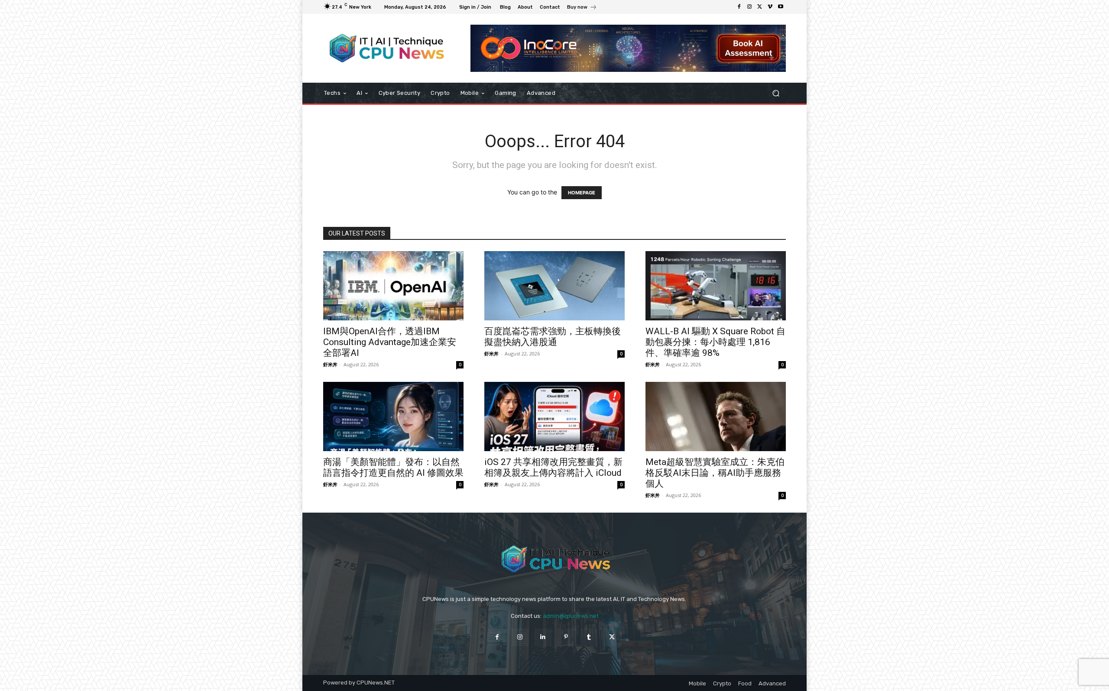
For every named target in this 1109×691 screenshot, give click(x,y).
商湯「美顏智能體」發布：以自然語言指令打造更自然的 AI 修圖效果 (393, 467)
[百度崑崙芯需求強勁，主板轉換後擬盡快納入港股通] (554, 285)
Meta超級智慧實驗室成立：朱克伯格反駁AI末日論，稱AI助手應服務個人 (715, 473)
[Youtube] (780, 7)
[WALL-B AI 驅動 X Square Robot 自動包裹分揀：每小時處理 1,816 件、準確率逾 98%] (715, 285)
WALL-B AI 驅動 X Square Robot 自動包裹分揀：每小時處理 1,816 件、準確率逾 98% (715, 342)
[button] (775, 93)
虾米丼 (330, 364)
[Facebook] (739, 7)
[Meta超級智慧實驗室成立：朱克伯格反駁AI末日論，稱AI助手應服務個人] (715, 416)
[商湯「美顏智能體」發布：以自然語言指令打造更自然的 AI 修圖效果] (393, 416)
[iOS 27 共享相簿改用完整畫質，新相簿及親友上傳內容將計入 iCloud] (554, 416)
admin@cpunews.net (571, 616)
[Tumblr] (588, 637)
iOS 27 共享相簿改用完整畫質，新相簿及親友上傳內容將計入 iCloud (553, 467)
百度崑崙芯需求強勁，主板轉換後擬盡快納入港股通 (552, 336)
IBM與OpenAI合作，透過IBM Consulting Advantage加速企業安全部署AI (389, 342)
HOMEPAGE (581, 193)
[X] (760, 7)
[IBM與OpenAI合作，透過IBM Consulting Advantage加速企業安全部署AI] (393, 285)
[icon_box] (582, 8)
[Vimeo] (770, 7)
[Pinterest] (566, 637)
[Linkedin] (543, 637)
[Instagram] (749, 7)
